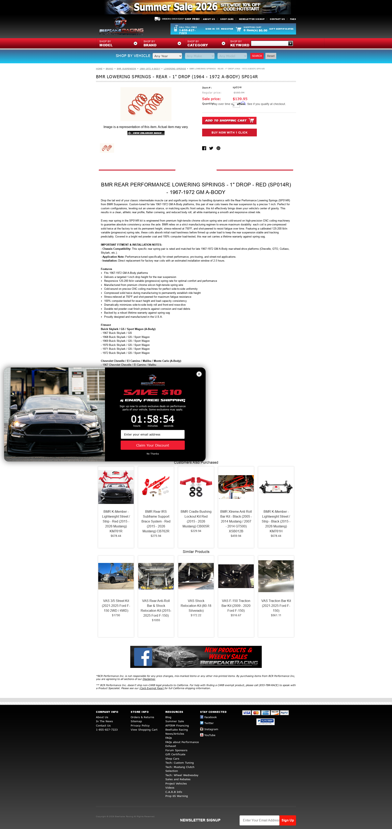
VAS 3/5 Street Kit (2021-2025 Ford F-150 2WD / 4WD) (116, 605)
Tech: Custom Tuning (179, 762)
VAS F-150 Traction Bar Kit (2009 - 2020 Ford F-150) (236, 605)
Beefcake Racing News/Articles (176, 731)
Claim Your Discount (152, 445)
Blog (168, 717)
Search (257, 55)
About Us (209, 19)
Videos (169, 787)
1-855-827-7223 (187, 32)
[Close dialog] (199, 374)
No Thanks (153, 453)
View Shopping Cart (144, 729)
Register (227, 28)
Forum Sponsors (176, 750)
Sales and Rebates (177, 779)
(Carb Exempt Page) (151, 688)
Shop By (239, 43)
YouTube (209, 735)
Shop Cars (227, 19)
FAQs (293, 19)
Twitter (209, 723)
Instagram (211, 729)
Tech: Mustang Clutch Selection (179, 769)
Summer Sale (174, 721)
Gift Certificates (281, 28)
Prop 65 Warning (176, 796)
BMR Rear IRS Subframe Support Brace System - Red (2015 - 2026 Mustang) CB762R (155, 521)
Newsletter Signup (252, 19)
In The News (104, 721)
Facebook (210, 717)
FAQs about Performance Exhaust (182, 744)
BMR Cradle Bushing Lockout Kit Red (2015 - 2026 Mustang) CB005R (196, 519)
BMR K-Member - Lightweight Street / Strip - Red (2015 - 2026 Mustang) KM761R (116, 521)
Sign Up (288, 820)
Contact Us (277, 19)
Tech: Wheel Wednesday (181, 775)
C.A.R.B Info (173, 791)
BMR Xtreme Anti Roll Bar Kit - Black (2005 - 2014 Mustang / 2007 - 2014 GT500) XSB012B (236, 521)
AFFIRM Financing (177, 725)
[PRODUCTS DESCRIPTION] (196, 170)
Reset (271, 56)
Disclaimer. (149, 679)
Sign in (210, 28)
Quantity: (208, 103)
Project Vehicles (176, 783)
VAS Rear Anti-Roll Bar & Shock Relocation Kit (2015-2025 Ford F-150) (156, 608)
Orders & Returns (142, 717)
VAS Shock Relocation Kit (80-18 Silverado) (196, 605)
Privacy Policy (140, 725)
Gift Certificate (175, 754)
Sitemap (136, 721)
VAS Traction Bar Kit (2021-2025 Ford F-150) (276, 605)
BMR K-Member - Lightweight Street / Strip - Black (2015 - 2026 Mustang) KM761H (276, 521)
